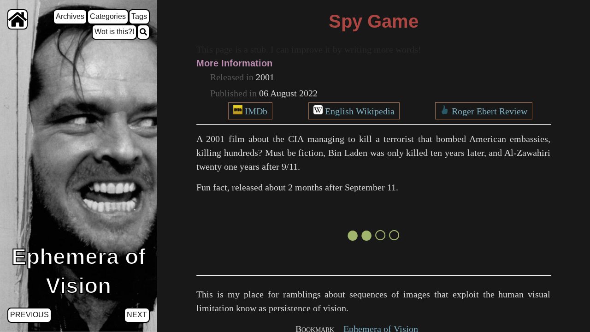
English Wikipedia (360, 111)
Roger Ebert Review (489, 111)
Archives (70, 16)
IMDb (256, 111)
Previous (29, 315)
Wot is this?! (114, 32)
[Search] (143, 32)
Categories (108, 16)
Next (137, 315)
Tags (139, 16)
